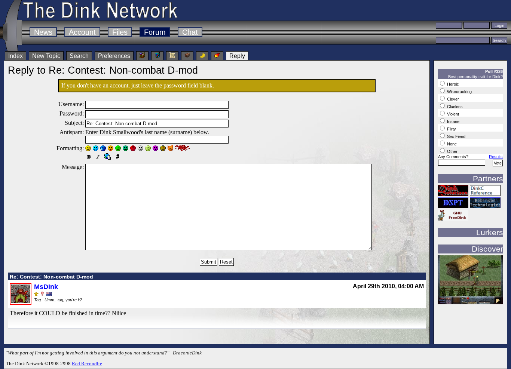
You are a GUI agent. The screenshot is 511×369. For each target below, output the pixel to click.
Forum (155, 32)
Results (496, 156)
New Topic (46, 56)
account (119, 85)
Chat (190, 32)
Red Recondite (87, 363)
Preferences (114, 56)
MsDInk (46, 286)
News (43, 32)
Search (79, 56)
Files (120, 32)
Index (15, 56)
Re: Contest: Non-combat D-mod (51, 277)
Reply (237, 56)
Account (82, 32)
